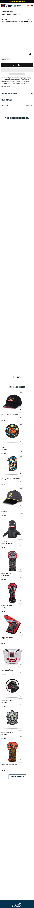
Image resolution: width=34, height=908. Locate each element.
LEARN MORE (29, 105)
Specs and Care (6, 100)
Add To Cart (17, 65)
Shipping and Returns (9, 93)
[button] (17, 70)
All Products (10, 11)
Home (3, 11)
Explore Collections (17, 1)
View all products (17, 776)
